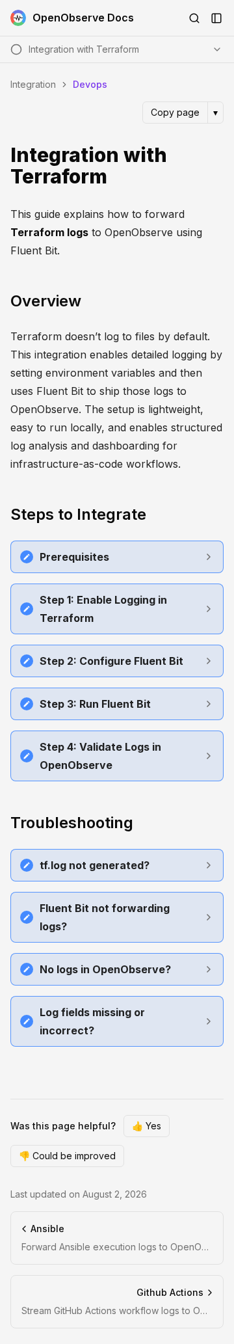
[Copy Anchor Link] (216, 166)
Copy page (175, 112)
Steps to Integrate (78, 514)
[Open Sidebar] (216, 18)
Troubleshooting (71, 822)
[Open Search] (194, 18)
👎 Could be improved (67, 1155)
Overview (45, 300)
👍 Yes (146, 1125)
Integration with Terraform (88, 166)
